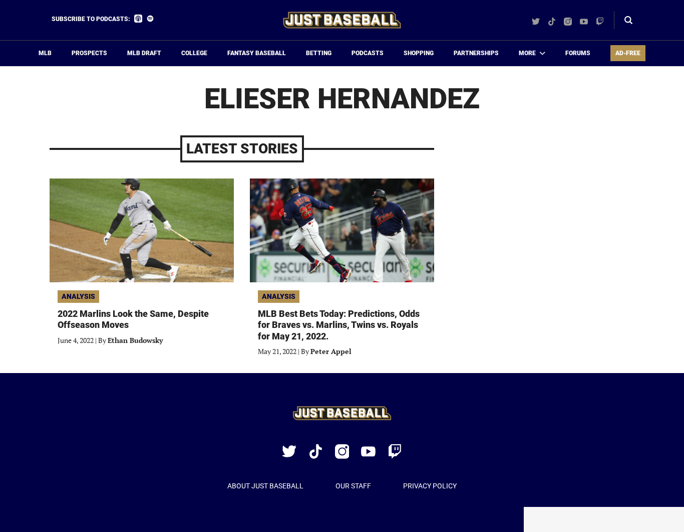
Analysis (78, 296)
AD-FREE (627, 53)
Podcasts (368, 53)
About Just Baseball (265, 486)
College (194, 53)
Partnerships (476, 53)
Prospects (89, 53)
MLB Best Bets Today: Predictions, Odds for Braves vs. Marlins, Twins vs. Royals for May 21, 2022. (339, 324)
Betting (318, 53)
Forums (577, 53)
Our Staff (353, 486)
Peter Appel (331, 351)
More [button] (527, 53)
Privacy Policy (430, 486)
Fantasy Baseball (256, 53)
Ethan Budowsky (135, 340)
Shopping (419, 53)
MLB (45, 53)
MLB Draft (144, 53)
